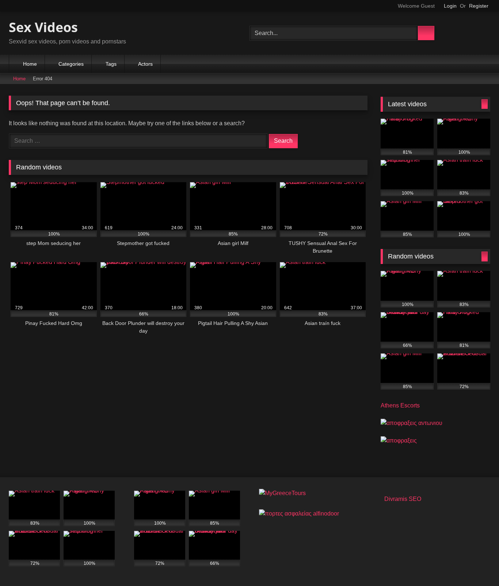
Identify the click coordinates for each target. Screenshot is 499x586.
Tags (111, 64)
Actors (145, 64)
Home (30, 64)
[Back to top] (479, 568)
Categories (71, 64)
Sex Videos (43, 27)
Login (450, 6)
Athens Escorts (400, 405)
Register (478, 6)
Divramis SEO (402, 499)
